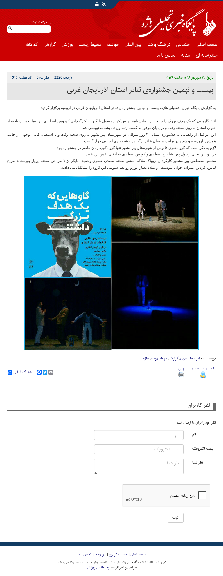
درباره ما (100, 554)
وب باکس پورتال (98, 567)
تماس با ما (166, 55)
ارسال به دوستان (203, 368)
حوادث (113, 44)
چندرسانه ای (206, 55)
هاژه (146, 358)
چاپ (181, 369)
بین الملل (133, 44)
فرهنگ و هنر (158, 44)
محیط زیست (90, 44)
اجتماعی (183, 44)
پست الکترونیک (202, 448)
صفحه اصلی (206, 44)
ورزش (67, 44)
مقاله (185, 55)
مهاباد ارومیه (159, 358)
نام (194, 434)
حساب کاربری (118, 554)
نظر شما (197, 462)
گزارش (49, 44)
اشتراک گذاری (23, 372)
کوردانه (31, 44)
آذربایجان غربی (190, 358)
